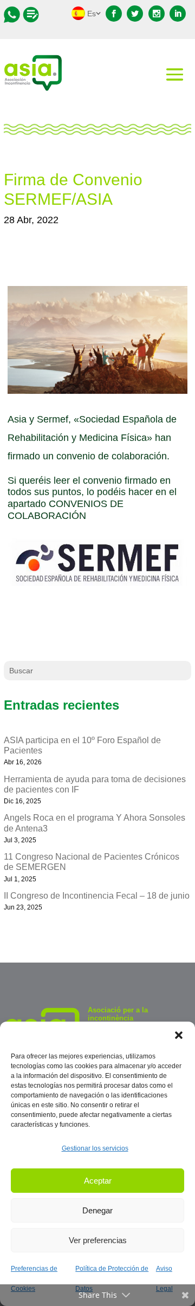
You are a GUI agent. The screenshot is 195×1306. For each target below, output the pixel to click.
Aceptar (98, 1180)
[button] (178, 1035)
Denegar (97, 1210)
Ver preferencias (98, 1240)
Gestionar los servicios (95, 1148)
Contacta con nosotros (13, 14)
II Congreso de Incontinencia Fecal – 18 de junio (97, 895)
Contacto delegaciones (31, 14)
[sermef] (97, 588)
